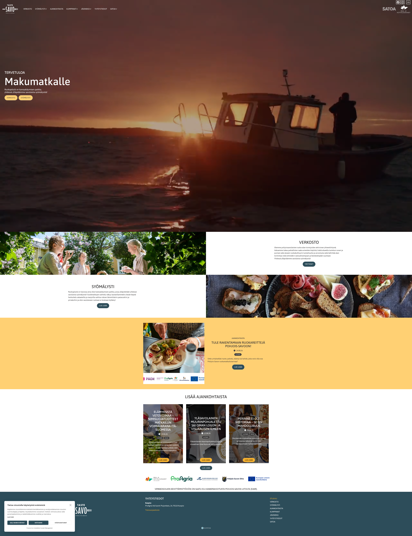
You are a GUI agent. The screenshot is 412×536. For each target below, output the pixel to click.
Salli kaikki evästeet (17, 523)
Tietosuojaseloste (152, 510)
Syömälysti (40, 9)
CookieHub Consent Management (43, 528)
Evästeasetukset (61, 523)
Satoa (112, 9)
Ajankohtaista (56, 9)
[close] (70, 505)
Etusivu (273, 498)
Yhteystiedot (101, 9)
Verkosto (27, 9)
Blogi (166, 438)
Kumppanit (71, 9)
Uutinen (237, 354)
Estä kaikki (38, 523)
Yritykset (309, 264)
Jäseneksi (85, 9)
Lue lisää (103, 306)
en (408, 2)
